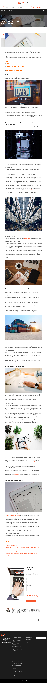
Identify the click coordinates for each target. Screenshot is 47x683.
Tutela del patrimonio (17, 654)
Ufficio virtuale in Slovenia (17, 661)
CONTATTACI (43, 10)
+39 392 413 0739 (36, 6)
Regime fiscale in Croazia (29, 639)
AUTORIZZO (23, 681)
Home (2, 10)
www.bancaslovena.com (19, 616)
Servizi (5, 10)
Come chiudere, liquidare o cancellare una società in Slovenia (18, 649)
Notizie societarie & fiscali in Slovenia (7, 13)
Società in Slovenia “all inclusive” (17, 638)
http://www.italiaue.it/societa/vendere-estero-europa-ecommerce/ (18, 551)
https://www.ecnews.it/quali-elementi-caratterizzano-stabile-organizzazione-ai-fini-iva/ (21, 553)
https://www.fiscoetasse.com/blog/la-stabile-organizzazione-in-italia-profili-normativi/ (21, 558)
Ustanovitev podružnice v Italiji (17, 675)
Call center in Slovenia (17, 665)
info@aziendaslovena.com (37, 7)
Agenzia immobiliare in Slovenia (17, 668)
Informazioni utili (30, 21)
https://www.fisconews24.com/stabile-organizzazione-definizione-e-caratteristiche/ (21, 555)
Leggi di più (26, 680)
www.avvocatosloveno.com (27, 616)
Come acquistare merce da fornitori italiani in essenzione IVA (17, 657)
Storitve (10, 10)
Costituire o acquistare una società (30, 642)
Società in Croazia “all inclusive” (17, 641)
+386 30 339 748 (42, 6)
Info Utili (15, 10)
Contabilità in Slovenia (17, 646)
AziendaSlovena (31, 189)
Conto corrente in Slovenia (17, 652)
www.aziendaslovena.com (10, 616)
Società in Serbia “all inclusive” (16, 644)
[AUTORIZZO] (45, 680)
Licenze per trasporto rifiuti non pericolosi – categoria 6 (18, 671)
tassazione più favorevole (36, 461)
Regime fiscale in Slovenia (29, 637)
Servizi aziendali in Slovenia (17, 663)
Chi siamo (20, 10)
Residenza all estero (16, 659)
